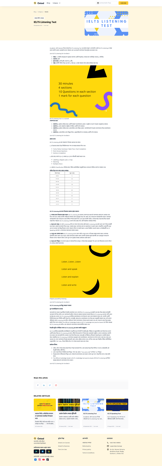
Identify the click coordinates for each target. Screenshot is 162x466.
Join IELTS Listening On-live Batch (60, 53)
